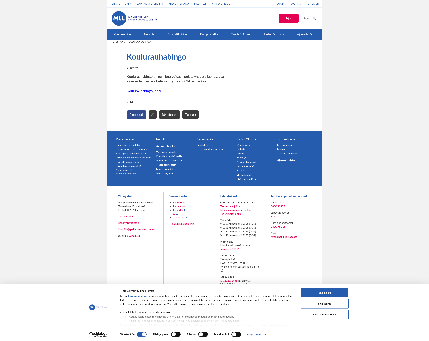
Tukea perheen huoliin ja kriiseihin (133, 157)
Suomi (281, 3)
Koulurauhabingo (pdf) (144, 91)
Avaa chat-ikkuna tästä (284, 236)
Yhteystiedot (222, 3)
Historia (241, 149)
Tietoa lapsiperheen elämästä (131, 149)
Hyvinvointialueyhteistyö (210, 149)
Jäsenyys (241, 157)
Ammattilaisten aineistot (169, 160)
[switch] (176, 334)
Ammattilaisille (165, 146)
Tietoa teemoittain (166, 164)
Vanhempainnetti (126, 138)
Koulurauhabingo (139, 41)
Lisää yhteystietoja (128, 222)
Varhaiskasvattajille (166, 151)
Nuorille (161, 138)
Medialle (200, 3)
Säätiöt (240, 170)
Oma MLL (134, 235)
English (313, 3)
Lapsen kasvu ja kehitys (128, 144)
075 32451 (126, 216)
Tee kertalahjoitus (230, 206)
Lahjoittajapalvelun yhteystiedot (136, 229)
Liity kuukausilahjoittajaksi (235, 209)
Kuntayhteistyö (205, 144)
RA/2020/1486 (228, 280)
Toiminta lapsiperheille (127, 161)
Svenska (297, 3)
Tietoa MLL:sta (246, 138)
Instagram (179, 206)
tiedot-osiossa (225, 325)
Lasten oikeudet (164, 168)
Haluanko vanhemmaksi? (128, 166)
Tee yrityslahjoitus (230, 213)
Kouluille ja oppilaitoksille (169, 156)
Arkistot (241, 153)
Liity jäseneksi (284, 144)
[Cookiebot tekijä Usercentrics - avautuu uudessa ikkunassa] (98, 334)
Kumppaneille (205, 138)
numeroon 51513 (229, 249)
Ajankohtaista (286, 160)
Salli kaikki (324, 292)
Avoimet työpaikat (246, 161)
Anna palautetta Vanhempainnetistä (126, 172)
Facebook (136, 114)
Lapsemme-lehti (245, 166)
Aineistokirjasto (164, 173)
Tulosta (190, 114)
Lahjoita (289, 18)
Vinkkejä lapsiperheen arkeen (131, 153)
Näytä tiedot (254, 334)
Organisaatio (243, 144)
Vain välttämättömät (324, 314)
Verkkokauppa (120, 3)
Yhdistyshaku (179, 3)
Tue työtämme (286, 138)
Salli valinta (324, 303)
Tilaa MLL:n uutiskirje (181, 223)
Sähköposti (169, 114)
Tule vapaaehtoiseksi (288, 153)
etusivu (118, 41)
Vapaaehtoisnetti (150, 3)
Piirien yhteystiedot (247, 179)
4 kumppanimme (138, 296)
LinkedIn (178, 209)
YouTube (178, 217)
